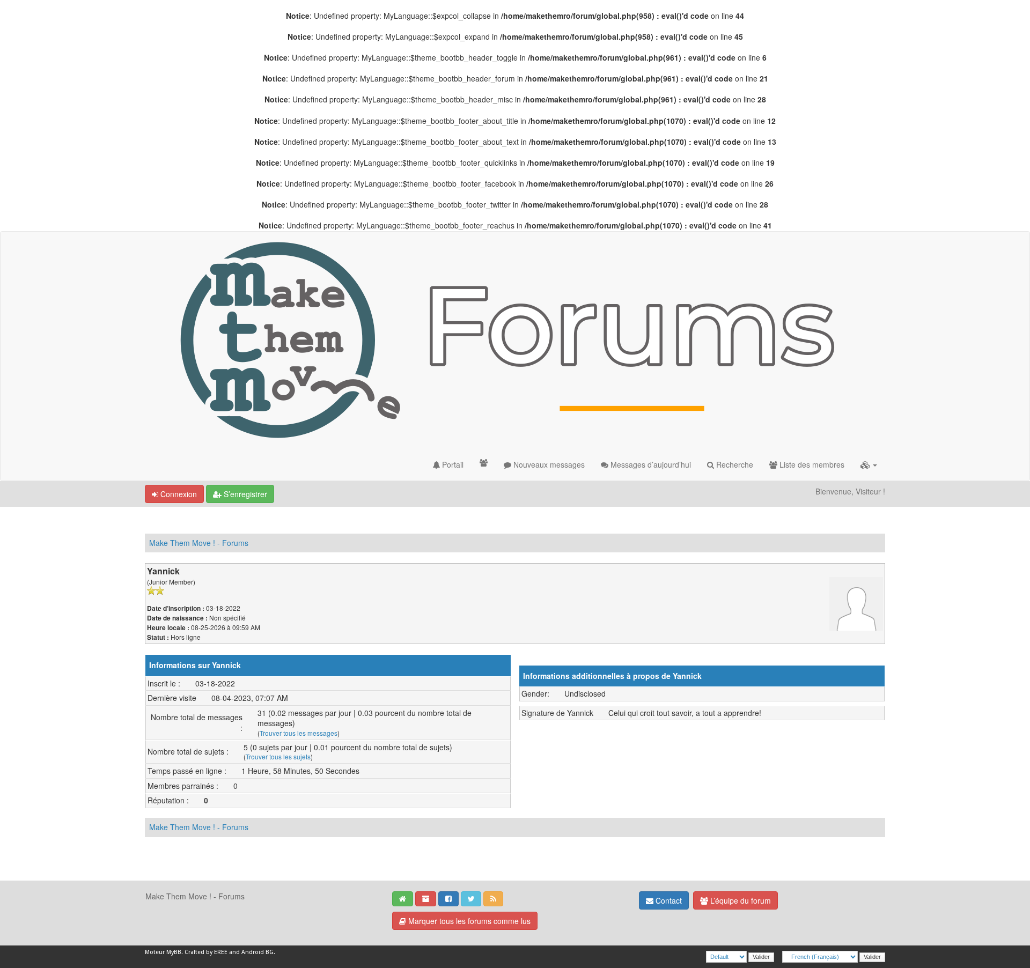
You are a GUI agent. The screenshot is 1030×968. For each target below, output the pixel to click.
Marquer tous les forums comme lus (468, 920)
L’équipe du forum (739, 900)
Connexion (177, 494)
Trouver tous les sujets (278, 756)
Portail (452, 464)
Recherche (733, 464)
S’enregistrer (244, 494)
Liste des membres (810, 464)
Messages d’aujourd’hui (649, 464)
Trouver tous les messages (298, 732)
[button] (868, 464)
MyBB (173, 952)
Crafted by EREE (206, 952)
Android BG (257, 952)
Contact (667, 900)
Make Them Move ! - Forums (198, 542)
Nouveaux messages (548, 464)
